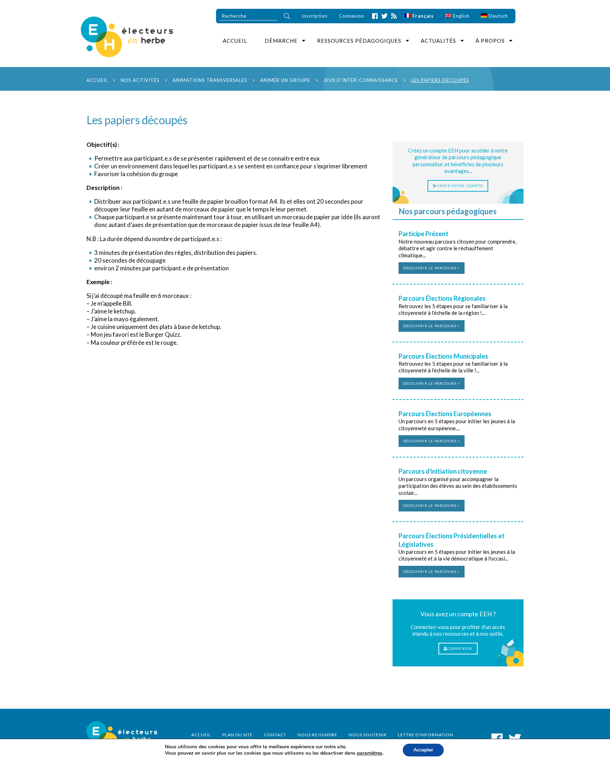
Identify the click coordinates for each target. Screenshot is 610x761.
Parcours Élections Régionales (442, 298)
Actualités (438, 40)
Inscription (315, 16)
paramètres (369, 753)
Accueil (235, 40)
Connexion (351, 16)
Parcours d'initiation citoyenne (443, 471)
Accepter (423, 750)
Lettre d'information (425, 734)
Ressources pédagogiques (359, 40)
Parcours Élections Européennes (445, 414)
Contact (275, 734)
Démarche (281, 40)
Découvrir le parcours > (431, 268)
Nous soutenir (368, 734)
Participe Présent (423, 234)
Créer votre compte (460, 186)
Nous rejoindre (317, 734)
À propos (490, 40)
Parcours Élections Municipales (443, 356)
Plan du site (237, 734)
